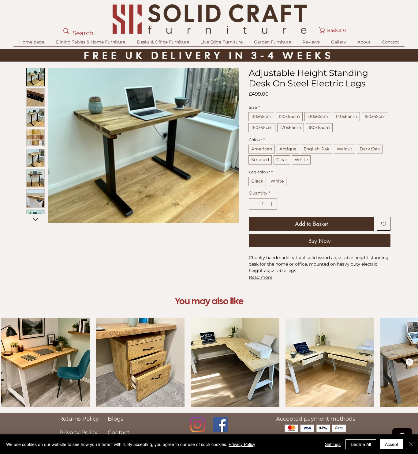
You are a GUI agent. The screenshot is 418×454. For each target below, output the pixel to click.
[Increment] (272, 204)
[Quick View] (45, 362)
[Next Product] (409, 362)
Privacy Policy (242, 444)
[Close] (410, 444)
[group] (209, 362)
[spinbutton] (262, 204)
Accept (391, 444)
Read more (260, 277)
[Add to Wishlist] (383, 224)
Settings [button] (333, 444)
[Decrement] (253, 204)
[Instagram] (197, 424)
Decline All (361, 444)
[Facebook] (220, 424)
